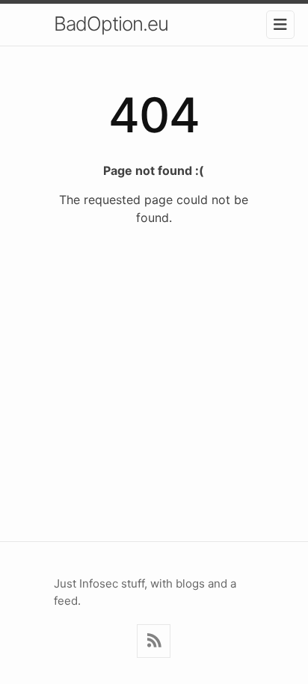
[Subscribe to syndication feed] (153, 641)
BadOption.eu (111, 23)
